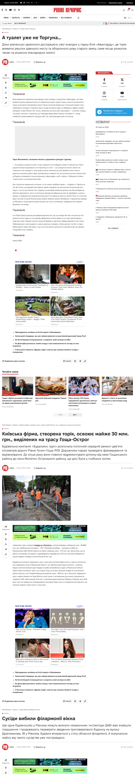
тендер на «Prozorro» (43, 545)
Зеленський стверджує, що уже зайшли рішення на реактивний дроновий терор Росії (50, 336)
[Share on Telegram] (5, 97)
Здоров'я (106, 394)
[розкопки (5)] (19, 122)
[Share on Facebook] (5, 82)
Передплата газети (115, 2)
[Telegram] (18, 10)
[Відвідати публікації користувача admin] (5, 62)
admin (11, 62)
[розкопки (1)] (18, 235)
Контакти (130, 2)
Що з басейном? (20, 23)
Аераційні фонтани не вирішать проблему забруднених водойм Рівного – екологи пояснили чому (113, 198)
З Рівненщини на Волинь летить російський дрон (113, 189)
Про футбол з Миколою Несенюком (122, 23)
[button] (124, 10)
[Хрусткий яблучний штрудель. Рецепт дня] (50, 386)
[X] (6, 10)
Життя (13, 394)
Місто (86, 394)
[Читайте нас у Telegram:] (99, 112)
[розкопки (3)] (19, 210)
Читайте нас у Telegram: (113, 111)
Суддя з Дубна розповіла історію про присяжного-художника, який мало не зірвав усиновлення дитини (17, 400)
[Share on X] (5, 87)
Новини (6, 32)
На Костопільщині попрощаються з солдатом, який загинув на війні (42, 340)
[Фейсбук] (2, 10)
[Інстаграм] (14, 10)
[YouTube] (10, 10)
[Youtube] (122, 96)
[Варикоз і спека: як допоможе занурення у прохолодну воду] (117, 386)
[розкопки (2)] (19, 94)
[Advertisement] (50, 140)
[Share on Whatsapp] (5, 92)
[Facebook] (104, 83)
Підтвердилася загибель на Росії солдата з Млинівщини (38, 332)
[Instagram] (104, 96)
